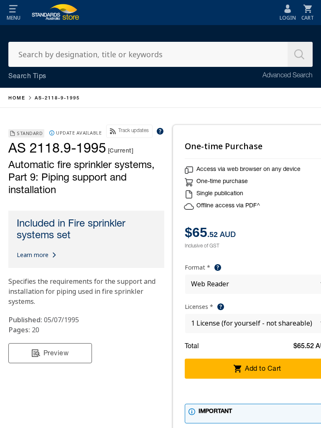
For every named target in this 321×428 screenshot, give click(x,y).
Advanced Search (287, 76)
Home (16, 98)
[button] (13, 12)
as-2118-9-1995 (57, 98)
